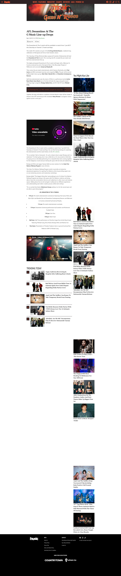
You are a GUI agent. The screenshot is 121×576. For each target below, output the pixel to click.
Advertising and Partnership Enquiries (69, 540)
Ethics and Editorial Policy (49, 547)
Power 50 (80, 2)
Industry (51, 2)
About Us (46, 540)
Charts (59, 2)
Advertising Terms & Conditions (50, 550)
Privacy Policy (46, 542)
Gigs (73, 2)
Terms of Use (46, 545)
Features (42, 2)
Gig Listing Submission (66, 542)
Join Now (68, 89)
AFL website (56, 152)
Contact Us (64, 545)
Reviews (66, 2)
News (35, 2)
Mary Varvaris (42, 38)
